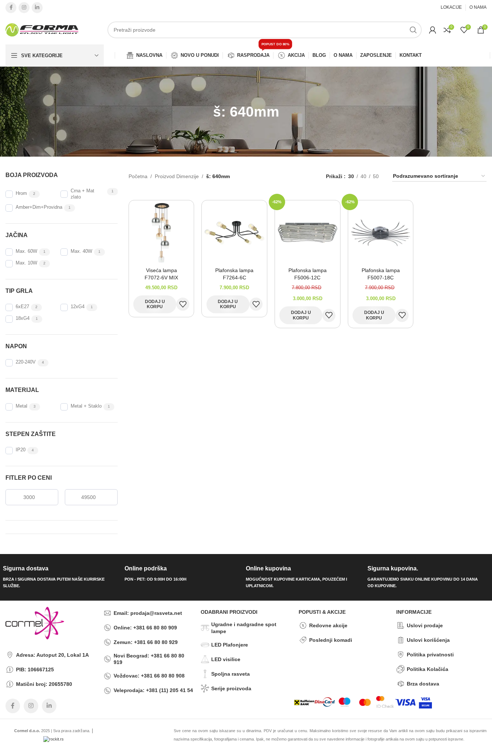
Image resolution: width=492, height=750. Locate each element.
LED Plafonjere (229, 645)
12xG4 (77, 306)
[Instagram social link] (24, 7)
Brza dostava (423, 684)
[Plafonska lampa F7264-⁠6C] (234, 232)
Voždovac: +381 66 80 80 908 (149, 676)
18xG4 (22, 318)
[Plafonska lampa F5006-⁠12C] (307, 232)
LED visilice (225, 659)
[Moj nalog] (432, 30)
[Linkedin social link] (37, 7)
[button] (154, 304)
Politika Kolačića (427, 669)
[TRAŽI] (413, 29)
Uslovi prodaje (425, 625)
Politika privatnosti (430, 654)
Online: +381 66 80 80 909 (145, 628)
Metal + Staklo (86, 406)
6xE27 (22, 306)
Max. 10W (26, 263)
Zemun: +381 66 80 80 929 (146, 642)
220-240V (26, 362)
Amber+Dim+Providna (39, 207)
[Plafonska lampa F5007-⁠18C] (381, 232)
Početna (138, 176)
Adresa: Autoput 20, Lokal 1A (52, 655)
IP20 (20, 449)
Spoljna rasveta (230, 674)
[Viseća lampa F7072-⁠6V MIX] (161, 232)
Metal (21, 406)
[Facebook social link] (10, 7)
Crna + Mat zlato (82, 193)
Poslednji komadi (330, 640)
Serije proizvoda (231, 688)
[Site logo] (41, 29)
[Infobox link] (61, 577)
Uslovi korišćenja (428, 640)
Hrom (21, 193)
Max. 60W (26, 251)
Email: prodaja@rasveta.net (148, 613)
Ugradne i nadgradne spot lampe (243, 627)
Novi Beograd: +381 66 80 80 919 (149, 659)
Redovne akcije (328, 625)
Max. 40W (81, 251)
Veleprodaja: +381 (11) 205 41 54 (153, 690)
